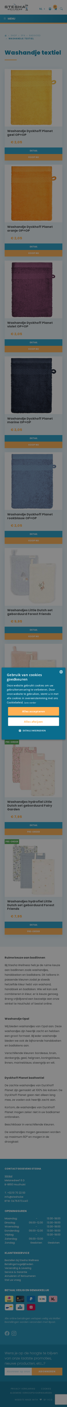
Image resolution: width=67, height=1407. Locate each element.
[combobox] (61, 672)
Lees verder (30, 702)
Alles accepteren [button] (33, 711)
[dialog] (33, 704)
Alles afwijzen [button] (33, 721)
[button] (33, 730)
